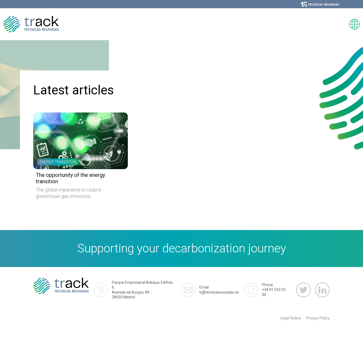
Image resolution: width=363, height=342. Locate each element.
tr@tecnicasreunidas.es (219, 289)
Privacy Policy (318, 318)
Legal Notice (290, 318)
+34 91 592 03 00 (274, 290)
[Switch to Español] (354, 24)
